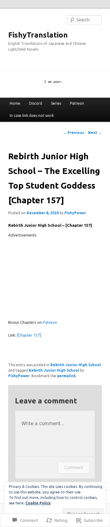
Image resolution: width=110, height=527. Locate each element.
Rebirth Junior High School (75, 365)
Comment (73, 467)
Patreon (77, 103)
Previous (73, 133)
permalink (66, 376)
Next (95, 133)
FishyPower (75, 213)
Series (56, 103)
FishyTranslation (38, 35)
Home (15, 103)
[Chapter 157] (29, 335)
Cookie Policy (38, 503)
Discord (35, 103)
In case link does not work (32, 115)
